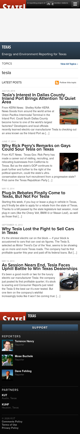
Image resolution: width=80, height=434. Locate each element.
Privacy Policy (10, 428)
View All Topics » (69, 63)
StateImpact (13, 4)
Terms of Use (9, 424)
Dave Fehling (23, 371)
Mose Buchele (24, 356)
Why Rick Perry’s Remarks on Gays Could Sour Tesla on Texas (36, 147)
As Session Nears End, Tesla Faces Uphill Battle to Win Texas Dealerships (39, 266)
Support (40, 328)
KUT (4, 395)
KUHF (5, 404)
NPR (50, 3)
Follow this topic (68, 82)
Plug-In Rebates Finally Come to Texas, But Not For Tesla (33, 194)
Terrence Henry (24, 341)
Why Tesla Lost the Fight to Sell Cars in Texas (38, 230)
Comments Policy (12, 421)
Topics (7, 63)
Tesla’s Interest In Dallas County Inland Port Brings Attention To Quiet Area (39, 98)
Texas (6, 47)
